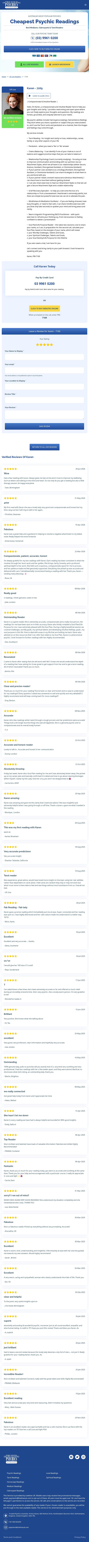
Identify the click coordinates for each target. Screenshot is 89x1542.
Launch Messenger (61, 64)
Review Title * (10, 394)
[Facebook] (71, 1459)
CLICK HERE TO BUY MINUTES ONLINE (44, 49)
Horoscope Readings (15, 1482)
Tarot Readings (13, 1477)
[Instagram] (83, 1459)
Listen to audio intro (41, 96)
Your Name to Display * (14, 351)
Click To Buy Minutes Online (44, 308)
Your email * (23, 369)
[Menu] (85, 4)
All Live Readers (31, 64)
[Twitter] (77, 1459)
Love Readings (52, 1473)
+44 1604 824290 (15, 1522)
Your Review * (10, 407)
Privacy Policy (80, 1537)
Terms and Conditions (12, 1537)
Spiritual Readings (53, 1477)
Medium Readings (14, 1486)
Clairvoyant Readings (15, 1490)
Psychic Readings (14, 1473)
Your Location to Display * (15, 381)
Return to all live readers (44, 447)
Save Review (44, 426)
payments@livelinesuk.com (19, 1527)
